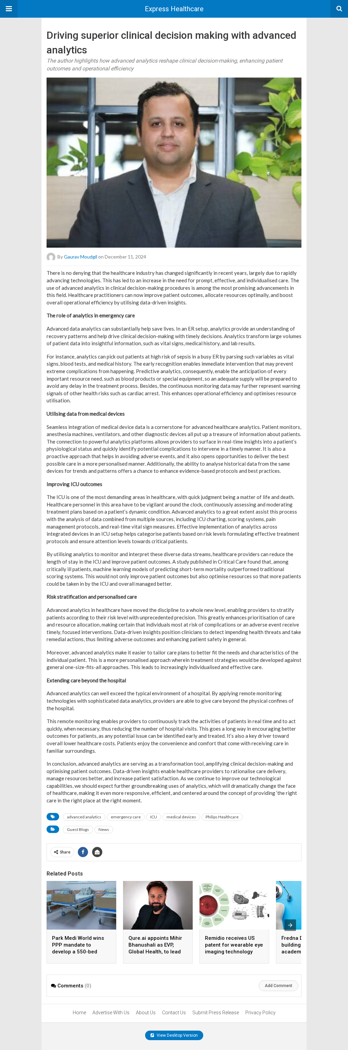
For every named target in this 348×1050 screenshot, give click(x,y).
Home (79, 1012)
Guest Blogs (78, 829)
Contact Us (174, 1012)
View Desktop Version (177, 1035)
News (104, 829)
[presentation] (290, 925)
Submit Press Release (215, 1012)
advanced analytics (84, 816)
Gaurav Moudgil (80, 257)
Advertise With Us (110, 1012)
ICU (153, 816)
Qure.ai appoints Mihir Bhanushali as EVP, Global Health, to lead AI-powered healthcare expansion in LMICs (156, 951)
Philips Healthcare (222, 816)
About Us (146, 1012)
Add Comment (278, 985)
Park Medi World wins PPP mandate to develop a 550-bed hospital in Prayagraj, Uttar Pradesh (78, 951)
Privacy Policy (260, 1012)
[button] (9, 9)
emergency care (126, 816)
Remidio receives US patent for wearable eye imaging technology (234, 945)
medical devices (181, 816)
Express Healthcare (174, 9)
